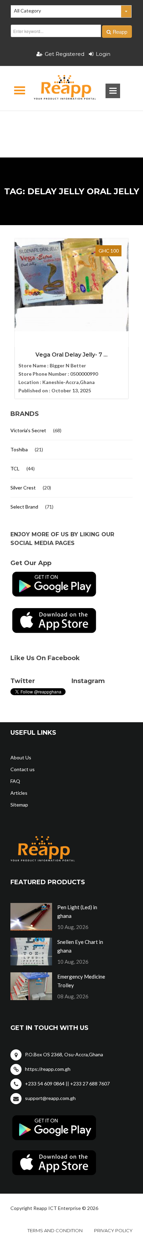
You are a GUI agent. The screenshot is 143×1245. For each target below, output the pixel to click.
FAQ (15, 781)
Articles (18, 793)
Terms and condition (55, 1230)
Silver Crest (23, 488)
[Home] (59, 88)
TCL (14, 468)
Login (103, 54)
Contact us (22, 769)
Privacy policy (113, 1230)
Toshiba (19, 449)
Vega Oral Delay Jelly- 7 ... (71, 354)
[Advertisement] (71, 123)
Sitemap (19, 805)
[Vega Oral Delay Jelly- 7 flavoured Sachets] (71, 284)
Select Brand (24, 507)
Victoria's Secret (28, 430)
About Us (20, 757)
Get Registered (64, 54)
